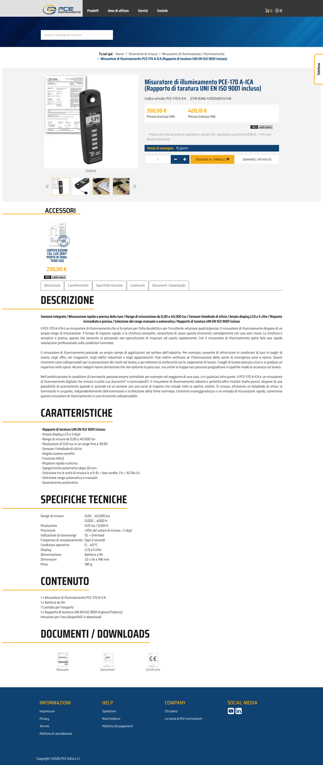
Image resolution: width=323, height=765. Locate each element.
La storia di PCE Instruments (183, 718)
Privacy (44, 718)
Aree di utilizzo (118, 10)
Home (119, 54)
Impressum (47, 711)
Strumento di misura (143, 54)
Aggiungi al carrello (211, 159)
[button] (47, 186)
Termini (44, 726)
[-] (175, 159)
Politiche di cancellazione (56, 733)
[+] (184, 159)
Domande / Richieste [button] (257, 159)
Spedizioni (109, 711)
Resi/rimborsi (111, 718)
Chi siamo (171, 711)
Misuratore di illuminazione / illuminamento (193, 54)
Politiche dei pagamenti (117, 726)
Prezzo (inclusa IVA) (201, 116)
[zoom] (91, 170)
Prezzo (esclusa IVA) (161, 116)
